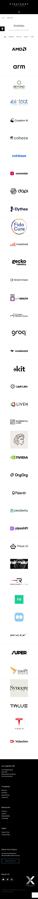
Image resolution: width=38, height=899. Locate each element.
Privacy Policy (6, 834)
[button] (2, 28)
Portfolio (4, 792)
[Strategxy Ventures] (19, 5)
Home (3, 18)
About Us (4, 790)
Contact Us (5, 797)
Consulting (5, 818)
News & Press (6, 795)
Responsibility (6, 816)
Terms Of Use (5, 832)
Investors (4, 811)
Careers (4, 813)
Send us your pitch (10, 861)
